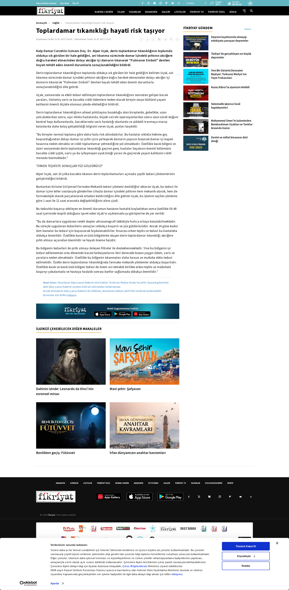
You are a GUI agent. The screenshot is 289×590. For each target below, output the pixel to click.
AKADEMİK (151, 12)
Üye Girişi (64, 3)
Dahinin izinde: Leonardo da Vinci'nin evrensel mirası (64, 391)
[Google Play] (122, 314)
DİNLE (233, 12)
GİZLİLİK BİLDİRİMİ (213, 483)
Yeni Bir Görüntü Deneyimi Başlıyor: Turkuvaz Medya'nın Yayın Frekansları (229, 74)
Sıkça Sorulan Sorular (46, 3)
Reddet (246, 565)
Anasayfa (41, 23)
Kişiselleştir (244, 556)
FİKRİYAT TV (197, 12)
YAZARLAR (135, 12)
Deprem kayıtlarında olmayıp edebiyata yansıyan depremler (229, 39)
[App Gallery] (142, 314)
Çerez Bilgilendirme (135, 566)
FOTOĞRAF (153, 483)
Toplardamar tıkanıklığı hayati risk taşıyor (89, 23)
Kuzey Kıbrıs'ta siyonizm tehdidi (230, 87)
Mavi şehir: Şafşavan (125, 389)
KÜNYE (230, 483)
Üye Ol (75, 3)
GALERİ (166, 12)
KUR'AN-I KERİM (104, 12)
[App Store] (103, 314)
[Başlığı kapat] (277, 543)
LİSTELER (179, 12)
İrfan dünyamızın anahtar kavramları (138, 452)
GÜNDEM (74, 483)
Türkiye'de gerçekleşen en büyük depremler (231, 55)
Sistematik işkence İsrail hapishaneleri (225, 106)
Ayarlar (55, 583)
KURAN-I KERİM (122, 483)
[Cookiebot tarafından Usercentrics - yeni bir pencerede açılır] (28, 583)
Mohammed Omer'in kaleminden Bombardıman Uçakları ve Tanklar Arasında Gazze (232, 124)
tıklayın (71, 295)
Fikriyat (51, 514)
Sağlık (56, 23)
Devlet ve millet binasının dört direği (229, 139)
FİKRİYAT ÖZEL (216, 12)
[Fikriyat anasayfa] (75, 311)
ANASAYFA (60, 483)
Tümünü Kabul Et (246, 546)
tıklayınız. (178, 574)
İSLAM (121, 12)
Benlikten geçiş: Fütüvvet (55, 452)
